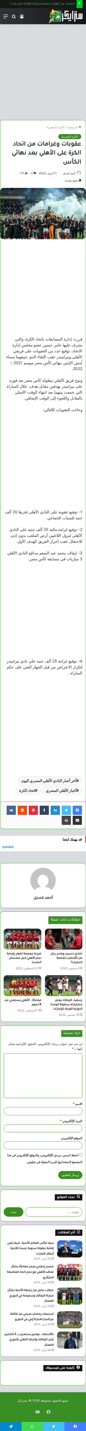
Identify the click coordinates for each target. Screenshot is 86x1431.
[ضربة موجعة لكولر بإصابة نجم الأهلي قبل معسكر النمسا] (22, 939)
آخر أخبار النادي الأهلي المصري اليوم (49, 780)
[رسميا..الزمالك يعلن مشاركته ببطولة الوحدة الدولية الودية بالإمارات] (64, 985)
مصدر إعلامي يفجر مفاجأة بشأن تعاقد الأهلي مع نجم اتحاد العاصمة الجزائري (30, 1272)
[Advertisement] (43, 70)
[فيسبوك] (77, 810)
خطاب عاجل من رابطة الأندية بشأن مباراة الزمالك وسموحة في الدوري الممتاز (30, 1296)
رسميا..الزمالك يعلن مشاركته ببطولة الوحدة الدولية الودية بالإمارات (66, 1005)
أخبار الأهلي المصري (61, 790)
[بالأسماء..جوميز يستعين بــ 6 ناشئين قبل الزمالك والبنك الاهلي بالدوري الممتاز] (69, 1340)
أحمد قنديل (69, 173)
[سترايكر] (66, 16)
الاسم (77, 1104)
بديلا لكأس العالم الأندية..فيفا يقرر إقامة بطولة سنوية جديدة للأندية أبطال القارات (30, 1249)
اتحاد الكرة (27, 790)
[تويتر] (66, 810)
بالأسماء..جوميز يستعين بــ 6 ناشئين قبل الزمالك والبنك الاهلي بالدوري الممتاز (29, 1340)
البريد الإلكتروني (71, 1121)
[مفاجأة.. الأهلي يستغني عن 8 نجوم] (22, 985)
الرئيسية (72, 127)
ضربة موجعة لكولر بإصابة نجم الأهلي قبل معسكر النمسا (24, 958)
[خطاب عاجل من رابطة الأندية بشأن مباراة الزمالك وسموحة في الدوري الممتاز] (69, 1296)
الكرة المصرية (55, 127)
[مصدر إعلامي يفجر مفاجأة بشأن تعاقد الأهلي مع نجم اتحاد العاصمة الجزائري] (69, 1272)
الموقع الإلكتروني (71, 1138)
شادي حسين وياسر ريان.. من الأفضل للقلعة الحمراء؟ (65, 958)
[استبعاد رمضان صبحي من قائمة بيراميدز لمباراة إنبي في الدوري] (69, 1319)
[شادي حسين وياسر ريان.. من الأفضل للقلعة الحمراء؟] (64, 939)
